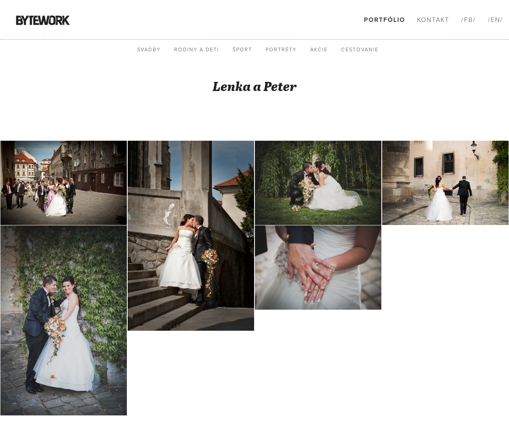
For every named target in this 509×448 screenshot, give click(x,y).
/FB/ (468, 20)
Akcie (319, 49)
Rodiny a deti (196, 49)
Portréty (281, 49)
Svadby (149, 49)
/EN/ (495, 20)
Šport (242, 49)
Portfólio (384, 20)
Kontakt (433, 20)
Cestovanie (360, 49)
